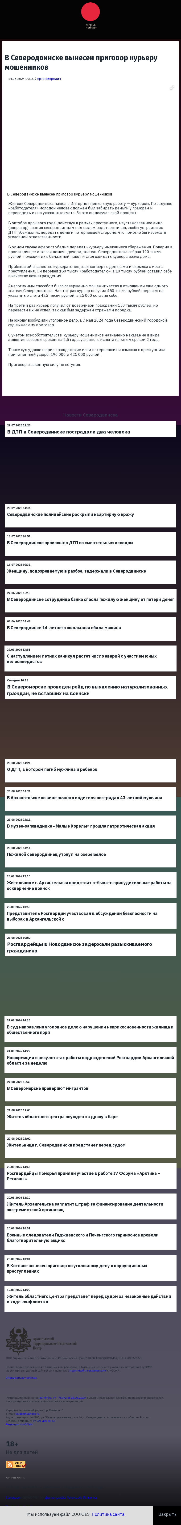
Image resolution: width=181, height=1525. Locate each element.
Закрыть (168, 1514)
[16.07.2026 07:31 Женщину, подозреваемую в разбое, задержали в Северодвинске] (90, 560)
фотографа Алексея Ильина (71, 1497)
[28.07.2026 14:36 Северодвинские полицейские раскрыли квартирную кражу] (90, 503)
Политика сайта (108, 1514)
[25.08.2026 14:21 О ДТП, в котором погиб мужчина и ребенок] (90, 758)
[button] (172, 88)
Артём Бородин (49, 78)
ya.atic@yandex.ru (27, 1413)
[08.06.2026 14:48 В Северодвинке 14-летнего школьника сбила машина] (90, 617)
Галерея (13, 1497)
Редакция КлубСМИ (19, 1424)
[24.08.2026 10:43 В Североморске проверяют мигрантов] (90, 1077)
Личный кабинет (91, 26)
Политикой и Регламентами (88, 1370)
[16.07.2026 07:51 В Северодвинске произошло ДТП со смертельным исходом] (90, 532)
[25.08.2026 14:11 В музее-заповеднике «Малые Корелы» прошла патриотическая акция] (90, 815)
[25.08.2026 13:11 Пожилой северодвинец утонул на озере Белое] (90, 843)
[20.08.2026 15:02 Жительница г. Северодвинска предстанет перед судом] (90, 1134)
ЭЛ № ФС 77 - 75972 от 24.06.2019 (62, 1397)
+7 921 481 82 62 (44, 1421)
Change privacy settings (21, 1377)
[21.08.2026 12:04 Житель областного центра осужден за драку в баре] (90, 1106)
